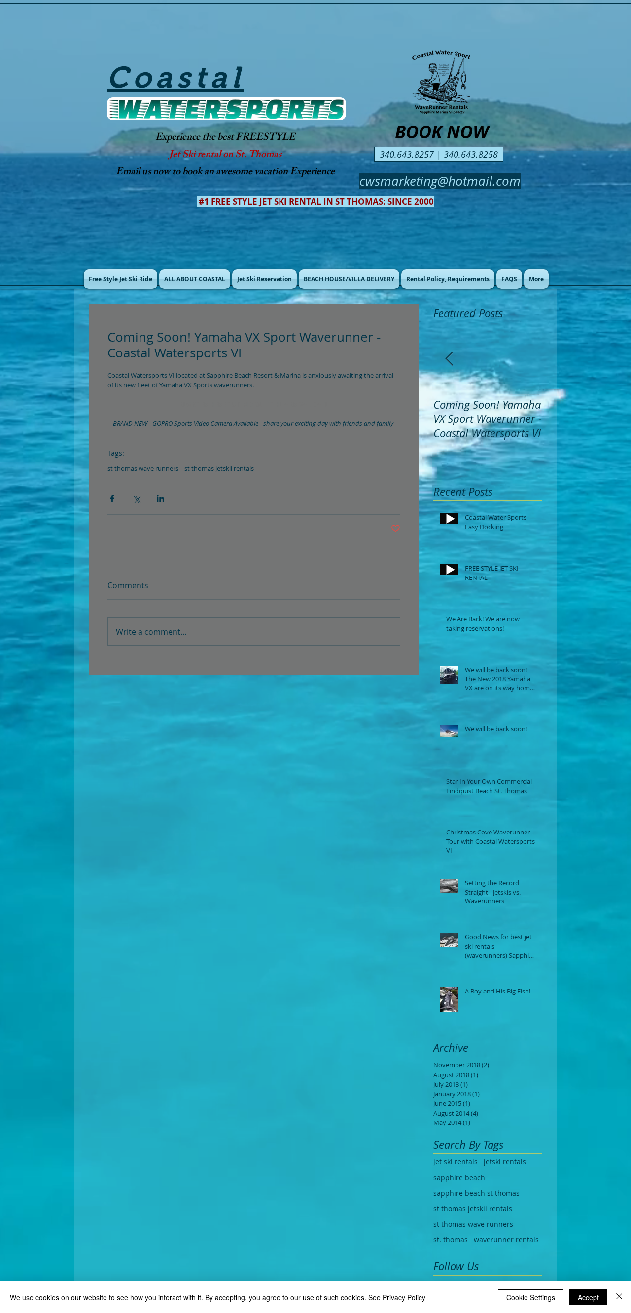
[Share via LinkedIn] (160, 498)
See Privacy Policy (396, 1297)
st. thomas (450, 1239)
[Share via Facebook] (112, 498)
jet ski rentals (455, 1161)
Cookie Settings (530, 1297)
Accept (588, 1297)
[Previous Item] (449, 359)
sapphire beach (459, 1177)
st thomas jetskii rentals (219, 468)
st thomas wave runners (142, 468)
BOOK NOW (442, 132)
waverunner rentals (506, 1239)
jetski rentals (505, 1161)
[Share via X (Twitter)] (136, 498)
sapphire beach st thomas (476, 1193)
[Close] (619, 1297)
